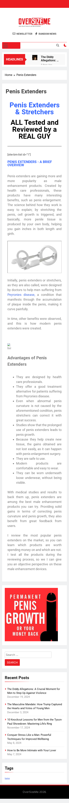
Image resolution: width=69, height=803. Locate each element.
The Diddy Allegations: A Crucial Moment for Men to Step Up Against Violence (50, 58)
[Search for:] (28, 655)
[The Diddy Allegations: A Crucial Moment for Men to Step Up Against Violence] (34, 57)
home (7, 778)
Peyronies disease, (21, 295)
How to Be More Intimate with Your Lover (31, 750)
